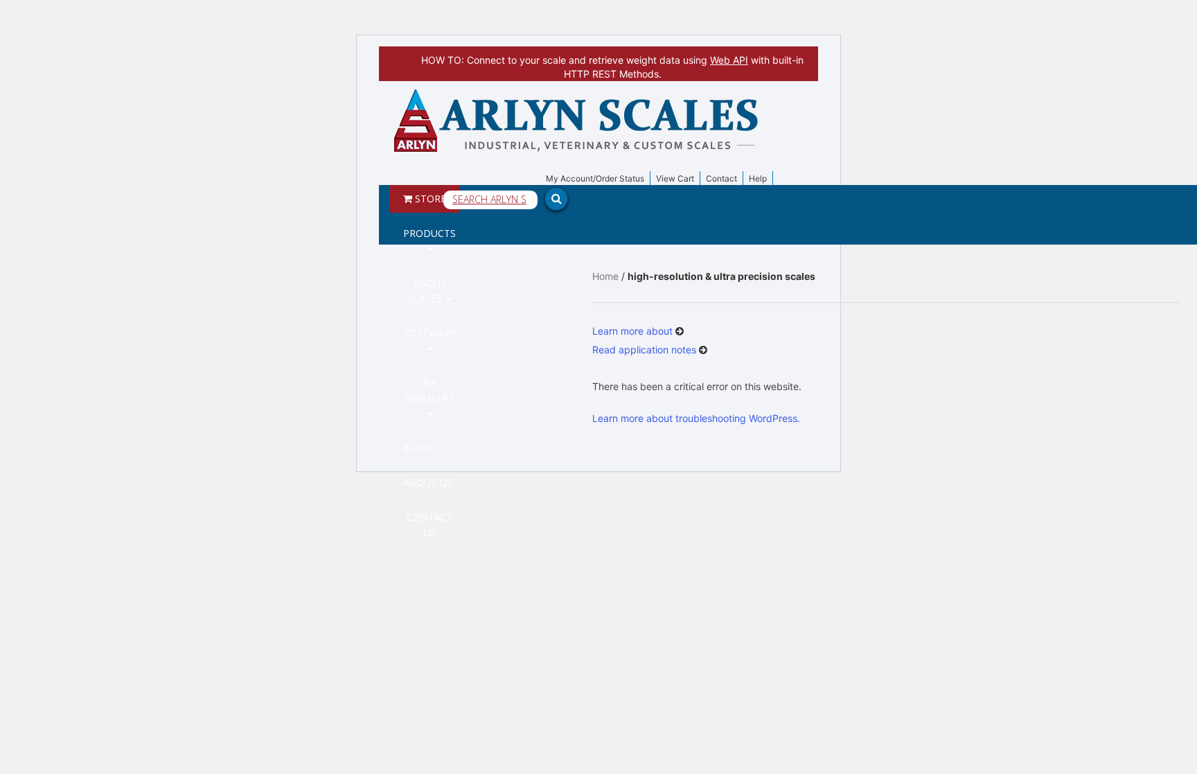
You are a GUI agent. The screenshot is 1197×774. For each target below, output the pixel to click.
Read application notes (645, 349)
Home (605, 276)
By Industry (429, 390)
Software (430, 333)
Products (429, 233)
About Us (427, 482)
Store (429, 198)
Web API (729, 60)
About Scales (427, 290)
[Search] (1035, 95)
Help (758, 178)
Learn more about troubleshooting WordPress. (696, 418)
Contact (721, 178)
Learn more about (633, 331)
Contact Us (430, 525)
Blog (416, 448)
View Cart (675, 178)
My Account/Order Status (595, 178)
